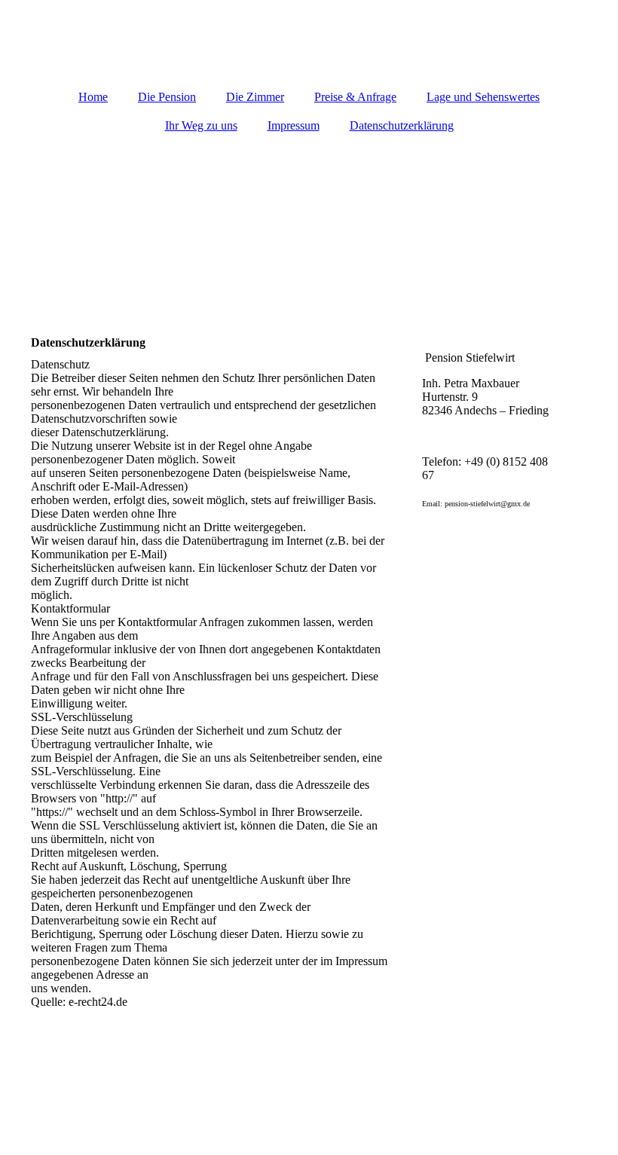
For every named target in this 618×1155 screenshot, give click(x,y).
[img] (309, 226)
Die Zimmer (255, 96)
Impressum (294, 125)
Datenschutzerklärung (402, 125)
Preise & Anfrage (355, 96)
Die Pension (167, 96)
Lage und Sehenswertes (483, 96)
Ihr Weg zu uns (201, 125)
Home (93, 96)
